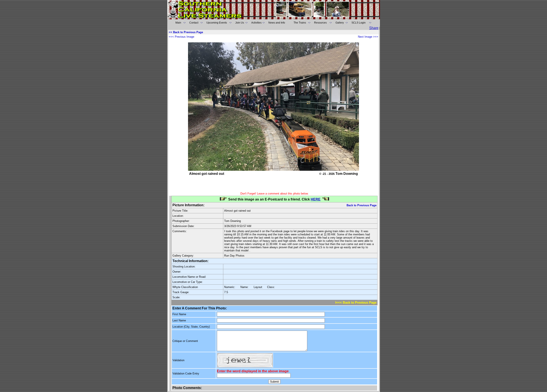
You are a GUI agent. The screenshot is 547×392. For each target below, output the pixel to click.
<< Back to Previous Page (186, 32)
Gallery (339, 22)
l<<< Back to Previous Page (355, 302)
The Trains (300, 22)
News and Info (276, 22)
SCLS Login (358, 22)
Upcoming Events (216, 22)
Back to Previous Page (361, 205)
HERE (316, 199)
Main (178, 22)
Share (373, 28)
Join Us (239, 22)
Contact (193, 22)
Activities (256, 22)
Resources (320, 22)
